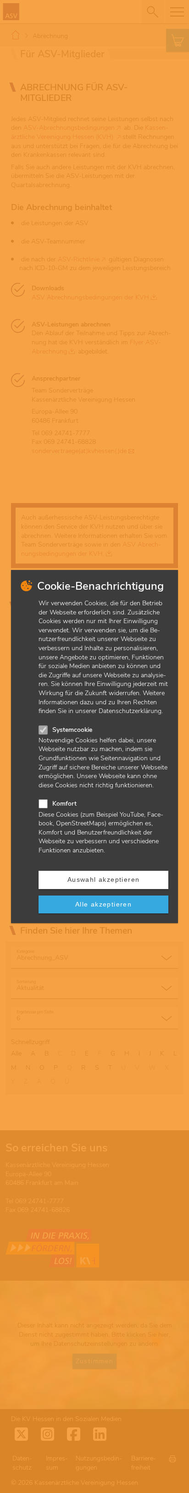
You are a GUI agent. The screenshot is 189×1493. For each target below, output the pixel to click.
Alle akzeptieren (103, 904)
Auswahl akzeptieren (103, 879)
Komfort (64, 803)
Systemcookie (72, 729)
